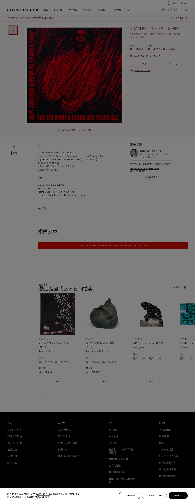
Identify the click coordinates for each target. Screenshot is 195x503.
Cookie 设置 (129, 495)
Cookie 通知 (44, 497)
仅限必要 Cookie (154, 495)
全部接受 (178, 495)
